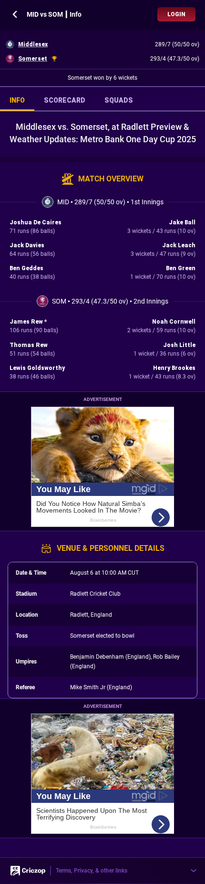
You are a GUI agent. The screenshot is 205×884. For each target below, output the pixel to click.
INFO (17, 100)
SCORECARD (64, 100)
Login (176, 14)
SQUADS (118, 100)
